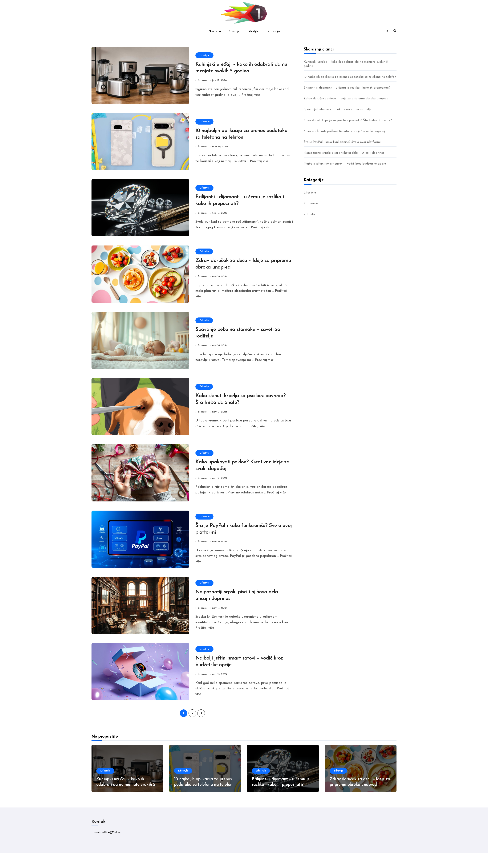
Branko (202, 80)
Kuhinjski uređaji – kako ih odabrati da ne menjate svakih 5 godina (346, 64)
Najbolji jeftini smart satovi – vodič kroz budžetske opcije (345, 163)
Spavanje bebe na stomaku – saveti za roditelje (337, 109)
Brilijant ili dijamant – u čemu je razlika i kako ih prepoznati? (347, 87)
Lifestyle (253, 31)
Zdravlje (234, 31)
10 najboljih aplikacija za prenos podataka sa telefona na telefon (350, 76)
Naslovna (214, 31)
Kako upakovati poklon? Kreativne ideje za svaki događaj (344, 131)
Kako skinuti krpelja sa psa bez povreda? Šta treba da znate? (348, 120)
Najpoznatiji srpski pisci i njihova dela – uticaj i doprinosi (344, 152)
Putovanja (273, 31)
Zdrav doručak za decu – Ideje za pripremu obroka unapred (346, 98)
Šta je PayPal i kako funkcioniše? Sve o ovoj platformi (342, 142)
